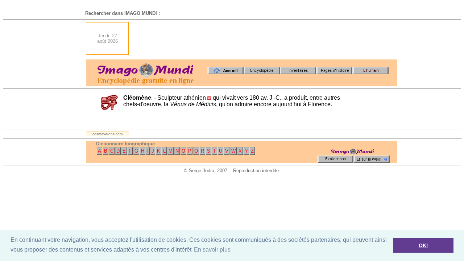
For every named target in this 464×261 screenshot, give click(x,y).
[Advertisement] (265, 38)
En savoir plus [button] (212, 249)
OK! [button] (423, 245)
